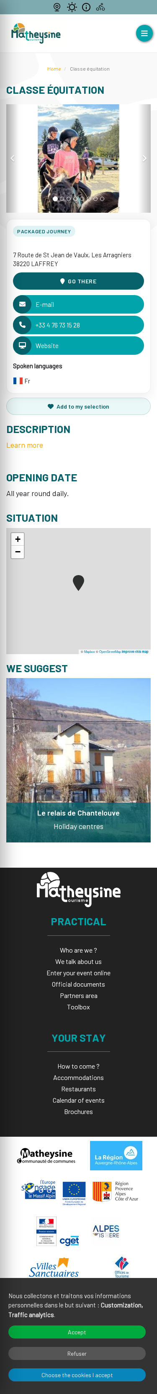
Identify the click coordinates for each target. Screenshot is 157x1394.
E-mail (45, 304)
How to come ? (78, 1066)
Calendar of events (79, 1100)
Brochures (78, 1111)
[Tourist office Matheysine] (36, 33)
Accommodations (78, 1077)
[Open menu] (144, 33)
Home (54, 68)
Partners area (79, 995)
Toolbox (78, 1007)
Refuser (77, 1353)
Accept (77, 1332)
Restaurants (78, 1089)
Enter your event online (78, 973)
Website (47, 345)
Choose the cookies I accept (77, 1374)
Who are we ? (78, 950)
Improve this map (135, 651)
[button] (12, 158)
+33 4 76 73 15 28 (58, 325)
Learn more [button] (24, 444)
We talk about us (78, 961)
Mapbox (89, 651)
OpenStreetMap (110, 651)
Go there (82, 281)
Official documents (78, 984)
